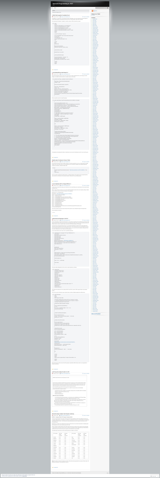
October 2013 (95, 211)
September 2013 (95, 212)
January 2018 (95, 146)
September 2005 (95, 300)
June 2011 (94, 243)
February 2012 (95, 235)
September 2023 (95, 60)
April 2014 (94, 206)
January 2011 (95, 250)
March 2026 (95, 25)
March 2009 (95, 278)
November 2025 (95, 31)
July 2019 (94, 122)
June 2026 (94, 21)
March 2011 (95, 247)
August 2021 (95, 90)
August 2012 (95, 230)
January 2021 (95, 99)
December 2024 (95, 44)
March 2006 (95, 292)
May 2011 (94, 245)
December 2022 (95, 70)
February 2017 (95, 161)
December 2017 (95, 148)
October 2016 (95, 167)
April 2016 (94, 175)
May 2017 (94, 157)
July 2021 (94, 91)
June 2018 (94, 140)
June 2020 (94, 107)
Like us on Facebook (95, 313)
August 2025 (95, 35)
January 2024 (95, 56)
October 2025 (95, 32)
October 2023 (95, 59)
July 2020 (94, 106)
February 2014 (95, 208)
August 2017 (95, 153)
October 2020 (95, 103)
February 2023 (95, 67)
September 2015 (95, 184)
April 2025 (94, 39)
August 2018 (95, 137)
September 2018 (95, 136)
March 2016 (95, 176)
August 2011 (95, 241)
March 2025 (95, 40)
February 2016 (95, 177)
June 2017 (94, 156)
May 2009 (94, 276)
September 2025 (95, 33)
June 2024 (94, 51)
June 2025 (94, 37)
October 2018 (95, 134)
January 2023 (95, 68)
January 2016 (95, 179)
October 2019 (95, 118)
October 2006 (95, 282)
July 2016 (94, 171)
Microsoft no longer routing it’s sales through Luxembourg (63, 413)
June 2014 (94, 203)
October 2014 (95, 199)
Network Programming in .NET (63, 3)
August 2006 (95, 285)
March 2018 (95, 144)
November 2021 (95, 86)
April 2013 (94, 219)
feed (95, 10)
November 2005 (95, 297)
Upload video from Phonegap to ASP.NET (60, 218)
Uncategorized (55, 69)
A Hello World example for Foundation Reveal (61, 15)
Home (52, 8)
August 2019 (95, 121)
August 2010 (95, 257)
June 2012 (94, 231)
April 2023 (94, 66)
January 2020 (95, 114)
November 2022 (95, 71)
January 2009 (95, 280)
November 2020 (95, 102)
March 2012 (95, 234)
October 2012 (95, 227)
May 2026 (94, 23)
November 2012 (95, 226)
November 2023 (95, 58)
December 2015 (95, 180)
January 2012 (95, 237)
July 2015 (94, 187)
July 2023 (94, 63)
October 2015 (95, 183)
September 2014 (95, 200)
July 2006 (94, 286)
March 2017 (95, 160)
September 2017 (95, 152)
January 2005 (95, 311)
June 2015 (94, 188)
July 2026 (94, 20)
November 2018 (95, 133)
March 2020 (95, 111)
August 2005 (95, 301)
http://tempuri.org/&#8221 (68, 240)
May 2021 (94, 94)
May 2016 (94, 173)
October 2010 (95, 254)
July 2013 (94, 215)
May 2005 (94, 305)
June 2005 (94, 304)
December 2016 (95, 164)
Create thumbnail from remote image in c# (60, 72)
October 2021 (95, 87)
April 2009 (94, 277)
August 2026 (95, 19)
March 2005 (95, 308)
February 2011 (95, 249)
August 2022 (95, 75)
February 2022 (95, 82)
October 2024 (95, 47)
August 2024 (95, 48)
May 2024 (94, 52)
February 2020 (95, 113)
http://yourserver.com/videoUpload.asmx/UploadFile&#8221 (65, 342)
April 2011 (94, 246)
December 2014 (95, 196)
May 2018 (94, 141)
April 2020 (94, 110)
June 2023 (94, 64)
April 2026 (94, 24)
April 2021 (94, 95)
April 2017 (94, 159)
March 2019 (95, 128)
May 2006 (94, 289)
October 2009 (95, 270)
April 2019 (94, 126)
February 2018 (95, 145)
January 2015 (95, 195)
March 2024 (95, 55)
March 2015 (95, 192)
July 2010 (94, 258)
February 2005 (95, 309)
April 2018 (94, 142)
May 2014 (94, 204)
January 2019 (95, 130)
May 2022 (94, 78)
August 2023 (95, 62)
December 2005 (95, 296)
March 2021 (95, 97)
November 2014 (95, 198)
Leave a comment (86, 16)
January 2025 (95, 43)
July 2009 (94, 273)
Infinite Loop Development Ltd (65, 16)
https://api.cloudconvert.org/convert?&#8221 (64, 193)
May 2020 (94, 109)
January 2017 (95, 163)
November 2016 (95, 165)
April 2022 (94, 79)
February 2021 (95, 98)
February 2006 (95, 293)
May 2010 (94, 261)
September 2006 (95, 284)
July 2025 (94, 36)
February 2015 (95, 194)
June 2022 (94, 76)
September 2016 (95, 168)
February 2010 (95, 265)
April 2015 (94, 191)
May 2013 (94, 218)
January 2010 (95, 266)
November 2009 (95, 269)
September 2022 (95, 74)
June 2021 (94, 93)
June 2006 (94, 288)
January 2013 (95, 223)
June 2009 (94, 274)
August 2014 (95, 202)
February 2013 (95, 222)
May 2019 (94, 125)
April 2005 (94, 307)
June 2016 (94, 172)
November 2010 (95, 253)
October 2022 (95, 72)
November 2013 (95, 210)
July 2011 (94, 242)
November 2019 (95, 117)
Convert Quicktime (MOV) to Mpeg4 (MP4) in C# (61, 183)
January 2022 (95, 83)
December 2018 (95, 132)
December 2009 (95, 268)
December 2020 (95, 101)
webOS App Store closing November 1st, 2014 (60, 371)
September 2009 (95, 272)
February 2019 (95, 129)
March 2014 (95, 207)
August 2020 (95, 105)
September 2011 (95, 239)
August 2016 (95, 169)
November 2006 (95, 281)
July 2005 (94, 303)
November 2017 (95, 149)
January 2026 (95, 28)
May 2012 (94, 233)
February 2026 (95, 27)
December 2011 (95, 238)
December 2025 (95, 29)
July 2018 (94, 138)
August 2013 (95, 214)
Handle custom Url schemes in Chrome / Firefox (61, 160)
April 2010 (94, 262)
